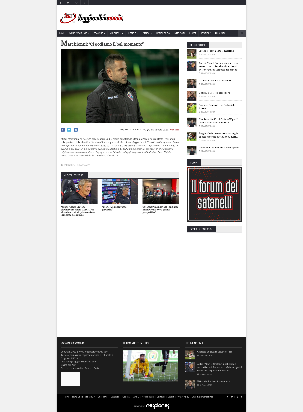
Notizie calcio (163, 33)
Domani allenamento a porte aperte (219, 147)
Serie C (136, 396)
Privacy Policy (183, 396)
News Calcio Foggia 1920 (83, 396)
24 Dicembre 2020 (159, 129)
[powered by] (151, 402)
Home (61, 33)
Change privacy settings (202, 396)
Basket (192, 33)
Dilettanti (180, 33)
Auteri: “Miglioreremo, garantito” (114, 208)
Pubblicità (220, 33)
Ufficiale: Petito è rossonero (214, 92)
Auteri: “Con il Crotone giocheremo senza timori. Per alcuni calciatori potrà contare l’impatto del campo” (78, 210)
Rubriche (126, 396)
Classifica (114, 396)
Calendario (102, 396)
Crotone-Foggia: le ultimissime (216, 50)
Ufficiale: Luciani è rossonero (215, 80)
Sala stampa (83, 165)
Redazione (206, 33)
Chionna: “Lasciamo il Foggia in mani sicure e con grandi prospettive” (160, 209)
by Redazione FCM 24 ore (133, 129)
